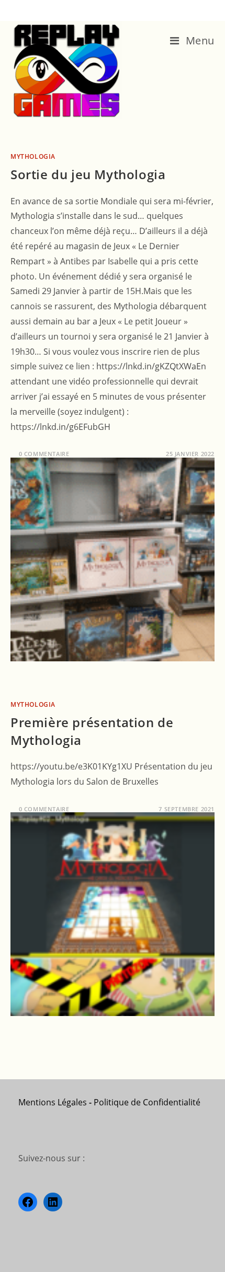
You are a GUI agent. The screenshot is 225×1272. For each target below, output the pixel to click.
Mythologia (32, 156)
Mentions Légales (52, 1102)
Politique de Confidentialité (147, 1102)
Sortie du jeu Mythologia (87, 174)
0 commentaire (44, 454)
